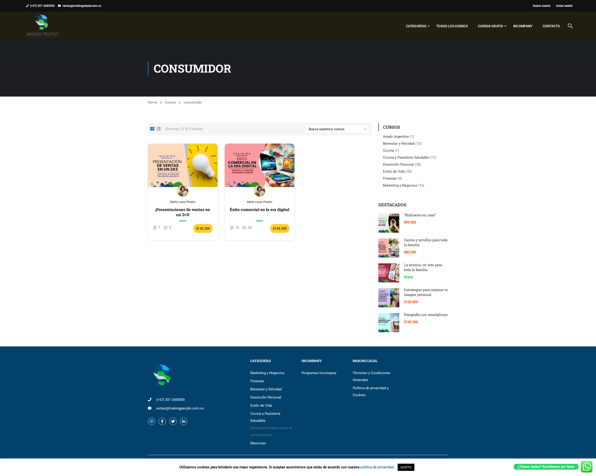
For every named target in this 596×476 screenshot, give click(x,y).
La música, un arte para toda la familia (423, 267)
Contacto (551, 26)
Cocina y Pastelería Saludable (406, 157)
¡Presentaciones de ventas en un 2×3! (182, 212)
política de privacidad (376, 467)
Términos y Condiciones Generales (371, 376)
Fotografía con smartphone (426, 314)
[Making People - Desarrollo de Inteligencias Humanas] (42, 26)
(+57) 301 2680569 (42, 5)
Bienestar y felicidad (398, 143)
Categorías (416, 26)
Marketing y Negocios (400, 185)
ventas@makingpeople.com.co (81, 5)
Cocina (388, 150)
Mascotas (258, 443)
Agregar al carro (182, 165)
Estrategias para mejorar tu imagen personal (426, 292)
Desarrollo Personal (398, 164)
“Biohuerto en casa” (420, 215)
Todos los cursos (452, 26)
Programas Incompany (318, 373)
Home (152, 102)
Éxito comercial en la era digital (259, 209)
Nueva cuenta (541, 5)
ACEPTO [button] (406, 467)
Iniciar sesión (564, 5)
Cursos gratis (490, 26)
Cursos (170, 102)
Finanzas (390, 178)
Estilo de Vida (394, 171)
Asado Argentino (396, 136)
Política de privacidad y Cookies (371, 391)
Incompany (522, 26)
